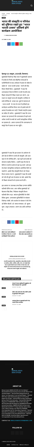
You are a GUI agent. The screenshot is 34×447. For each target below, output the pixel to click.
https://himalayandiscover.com (17, 258)
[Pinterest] (17, 44)
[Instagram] (17, 433)
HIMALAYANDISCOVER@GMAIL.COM (21, 420)
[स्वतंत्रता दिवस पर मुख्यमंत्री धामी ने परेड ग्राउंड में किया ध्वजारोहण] (6, 303)
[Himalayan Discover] (3, 35)
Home (3, 13)
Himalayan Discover (11, 35)
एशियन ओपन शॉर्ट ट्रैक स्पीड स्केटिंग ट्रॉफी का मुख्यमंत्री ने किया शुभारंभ (21, 292)
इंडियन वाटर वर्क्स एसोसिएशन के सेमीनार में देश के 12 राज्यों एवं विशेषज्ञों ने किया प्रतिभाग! (9, 234)
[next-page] (6, 309)
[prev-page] (3, 309)
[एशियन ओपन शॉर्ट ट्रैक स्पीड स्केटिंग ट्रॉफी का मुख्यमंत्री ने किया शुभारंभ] (6, 294)
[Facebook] (9, 44)
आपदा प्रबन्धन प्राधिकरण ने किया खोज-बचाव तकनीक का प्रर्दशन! (25, 234)
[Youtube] (21, 433)
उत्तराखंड (8, 13)
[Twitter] (13, 44)
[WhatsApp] (21, 44)
